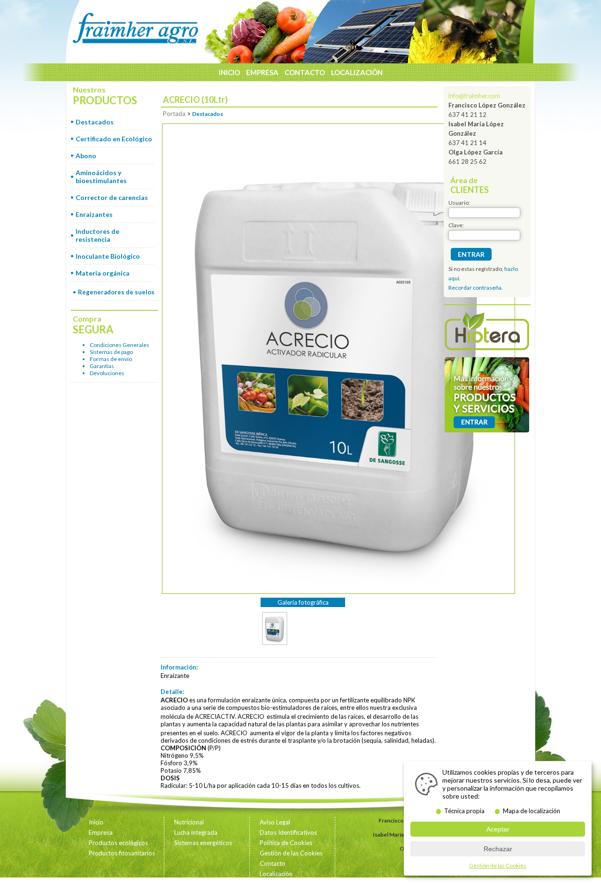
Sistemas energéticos (203, 843)
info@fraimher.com (474, 96)
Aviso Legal (275, 822)
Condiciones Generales (119, 344)
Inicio (96, 822)
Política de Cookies (286, 843)
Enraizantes (94, 214)
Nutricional (189, 822)
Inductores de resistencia (97, 235)
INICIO (229, 72)
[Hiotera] (487, 332)
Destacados (95, 122)
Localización (276, 873)
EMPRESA (262, 72)
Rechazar (498, 849)
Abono (86, 156)
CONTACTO (305, 72)
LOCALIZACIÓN (357, 72)
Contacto (272, 863)
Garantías (102, 365)
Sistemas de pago (111, 351)
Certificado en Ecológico (114, 139)
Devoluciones (107, 373)
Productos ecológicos (118, 843)
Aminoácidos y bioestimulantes (101, 177)
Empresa (101, 832)
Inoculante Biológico (108, 256)
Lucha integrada (195, 832)
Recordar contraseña (474, 287)
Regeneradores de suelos (116, 292)
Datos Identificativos (288, 832)
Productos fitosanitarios (122, 853)
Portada (174, 113)
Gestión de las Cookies (291, 853)
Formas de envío (111, 358)
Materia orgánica (103, 273)
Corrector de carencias (112, 197)
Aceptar (497, 829)
